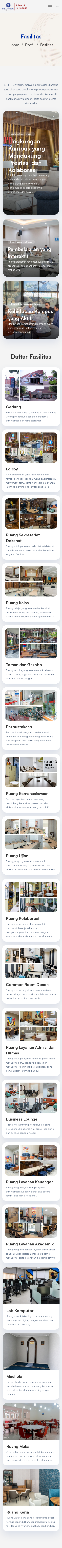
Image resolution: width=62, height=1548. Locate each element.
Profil (29, 44)
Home (14, 44)
